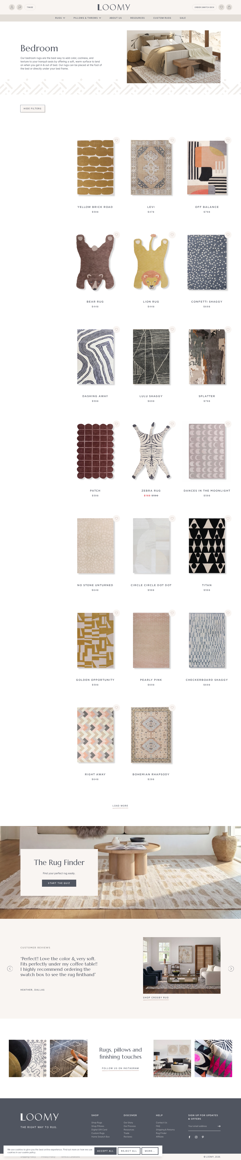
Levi (151, 206)
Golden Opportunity (95, 679)
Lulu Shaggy (151, 396)
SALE (183, 18)
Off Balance (207, 206)
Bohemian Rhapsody (151, 774)
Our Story (128, 1122)
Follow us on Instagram (120, 1068)
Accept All (105, 1151)
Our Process (130, 1126)
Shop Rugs (96, 1122)
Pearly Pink (151, 679)
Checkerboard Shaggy (207, 679)
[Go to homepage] (114, 7)
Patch (95, 490)
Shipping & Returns (165, 1129)
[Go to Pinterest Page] (203, 1137)
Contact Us (161, 1122)
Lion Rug (151, 301)
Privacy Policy (48, 1156)
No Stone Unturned (95, 585)
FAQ (158, 1126)
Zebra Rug (151, 490)
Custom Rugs (162, 18)
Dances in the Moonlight (207, 490)
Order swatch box (204, 7)
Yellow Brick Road (95, 206)
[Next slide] (231, 969)
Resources (137, 18)
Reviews (128, 1136)
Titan (207, 585)
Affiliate (160, 1136)
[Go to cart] (229, 7)
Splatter (207, 396)
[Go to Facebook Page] (189, 1137)
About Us (116, 18)
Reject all (129, 1151)
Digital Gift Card (99, 1129)
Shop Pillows (97, 1126)
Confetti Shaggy (207, 301)
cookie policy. (29, 1152)
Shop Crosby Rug (156, 997)
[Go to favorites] (221, 7)
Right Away (95, 774)
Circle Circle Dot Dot (151, 585)
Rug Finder (161, 1133)
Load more (120, 805)
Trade (30, 7)
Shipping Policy (28, 1156)
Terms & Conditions (70, 1156)
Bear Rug (95, 301)
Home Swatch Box (100, 1136)
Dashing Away (95, 396)
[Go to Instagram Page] (196, 1137)
